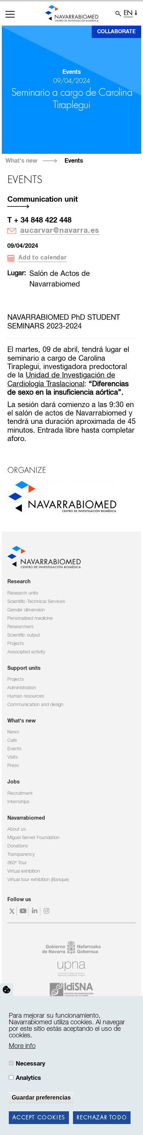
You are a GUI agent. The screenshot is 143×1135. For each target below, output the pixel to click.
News (13, 732)
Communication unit (42, 199)
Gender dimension (26, 610)
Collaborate (116, 31)
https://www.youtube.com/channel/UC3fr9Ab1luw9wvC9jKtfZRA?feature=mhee (23, 911)
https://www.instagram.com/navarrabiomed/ (47, 911)
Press (13, 765)
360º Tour (17, 863)
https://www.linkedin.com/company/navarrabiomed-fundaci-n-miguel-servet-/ (35, 911)
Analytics (28, 1078)
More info (22, 1046)
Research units (22, 593)
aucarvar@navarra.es (59, 230)
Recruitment (20, 793)
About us (16, 829)
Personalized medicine (30, 618)
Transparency (21, 854)
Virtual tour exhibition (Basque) (38, 879)
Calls (12, 740)
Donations (17, 846)
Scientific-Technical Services (36, 601)
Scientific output (23, 635)
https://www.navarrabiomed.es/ (62, 496)
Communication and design (35, 704)
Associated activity (26, 652)
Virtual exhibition (23, 871)
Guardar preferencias (41, 1097)
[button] (10, 14)
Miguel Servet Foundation (33, 837)
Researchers (20, 627)
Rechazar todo (102, 1118)
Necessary (30, 1064)
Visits (12, 757)
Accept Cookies (38, 1118)
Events (74, 161)
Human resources (25, 696)
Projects (15, 643)
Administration (21, 688)
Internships (18, 802)
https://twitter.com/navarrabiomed (11, 911)
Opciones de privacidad (6, 990)
